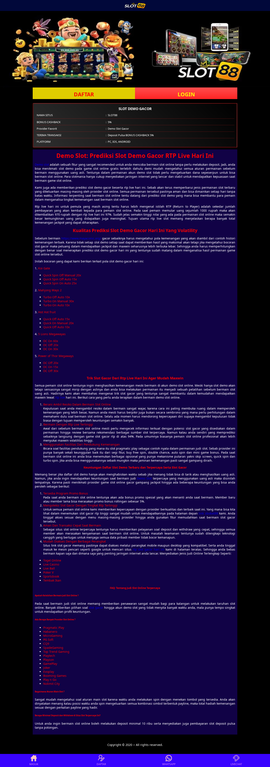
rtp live (60, 397)
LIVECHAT (236, 764)
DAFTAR (84, 94)
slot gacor (96, 608)
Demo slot (42, 165)
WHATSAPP (169, 764)
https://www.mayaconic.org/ (81, 238)
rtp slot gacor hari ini (148, 549)
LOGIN (186, 94)
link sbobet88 (208, 513)
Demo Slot (144, 478)
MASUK (33, 764)
